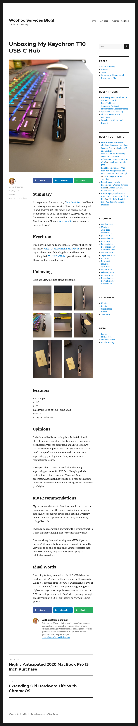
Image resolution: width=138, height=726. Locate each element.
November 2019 (108, 281)
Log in (104, 334)
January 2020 (107, 275)
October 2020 (107, 252)
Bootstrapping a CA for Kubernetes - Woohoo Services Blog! (114, 185)
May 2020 (105, 264)
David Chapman (16, 187)
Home (93, 21)
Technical (105, 314)
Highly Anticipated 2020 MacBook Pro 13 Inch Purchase (113, 202)
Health (104, 303)
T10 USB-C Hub (56, 256)
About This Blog (120, 21)
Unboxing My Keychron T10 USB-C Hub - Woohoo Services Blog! (114, 196)
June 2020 (105, 261)
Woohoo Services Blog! (31, 20)
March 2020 (106, 270)
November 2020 (108, 250)
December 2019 (108, 278)
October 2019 (107, 284)
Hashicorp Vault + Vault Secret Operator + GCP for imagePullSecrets (114, 100)
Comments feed (108, 340)
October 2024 (107, 224)
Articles (104, 21)
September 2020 (108, 255)
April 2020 (105, 267)
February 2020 (107, 272)
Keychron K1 (65, 221)
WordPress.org (107, 342)
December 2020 (108, 247)
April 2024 (105, 230)
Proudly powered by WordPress (44, 714)
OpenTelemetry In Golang (112, 112)
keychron (13, 198)
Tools (103, 72)
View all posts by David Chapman (56, 637)
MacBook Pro (73, 202)
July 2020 (105, 258)
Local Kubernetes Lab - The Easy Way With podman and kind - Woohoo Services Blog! (114, 171)
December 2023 (108, 238)
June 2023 (105, 241)
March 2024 (106, 233)
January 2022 (107, 244)
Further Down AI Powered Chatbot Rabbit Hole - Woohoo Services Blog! (114, 145)
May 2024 (105, 227)
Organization (106, 309)
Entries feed (106, 337)
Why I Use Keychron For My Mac (61, 248)
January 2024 (107, 235)
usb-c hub (22, 198)
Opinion (104, 306)
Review (12, 194)
